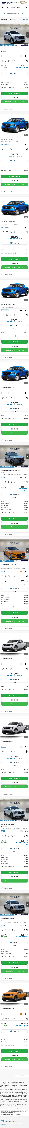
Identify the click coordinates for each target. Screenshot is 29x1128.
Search (23, 13)
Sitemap (14, 1118)
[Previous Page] (16, 1076)
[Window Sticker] (27, 61)
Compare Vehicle (8, 109)
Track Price (15, 73)
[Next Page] (19, 1076)
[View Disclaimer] (15, 60)
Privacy (18, 1118)
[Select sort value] (26, 19)
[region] (14, 84)
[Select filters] (24, 19)
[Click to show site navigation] (26, 8)
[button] (5, 8)
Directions (13, 7)
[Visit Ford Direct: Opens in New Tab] (4, 1124)
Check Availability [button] (14, 93)
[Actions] (26, 49)
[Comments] (24, 61)
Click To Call (14, 98)
